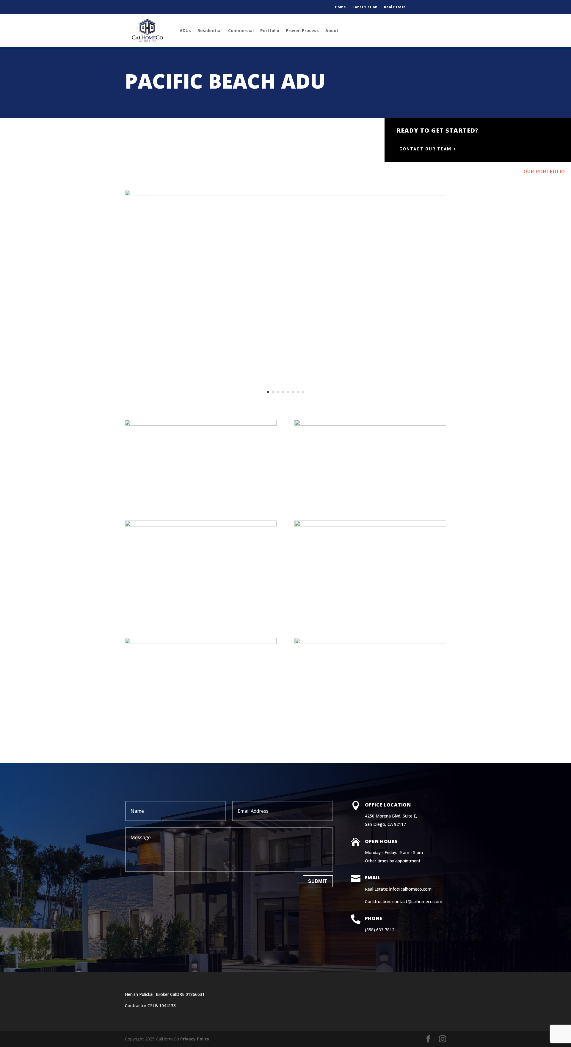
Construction (364, 7)
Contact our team (425, 149)
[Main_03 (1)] (285, 194)
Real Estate (395, 7)
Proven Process (302, 30)
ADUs (185, 30)
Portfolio (269, 30)
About (331, 30)
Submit (318, 881)
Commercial (241, 30)
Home (340, 7)
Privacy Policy (194, 1039)
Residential (209, 30)
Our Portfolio (544, 171)
